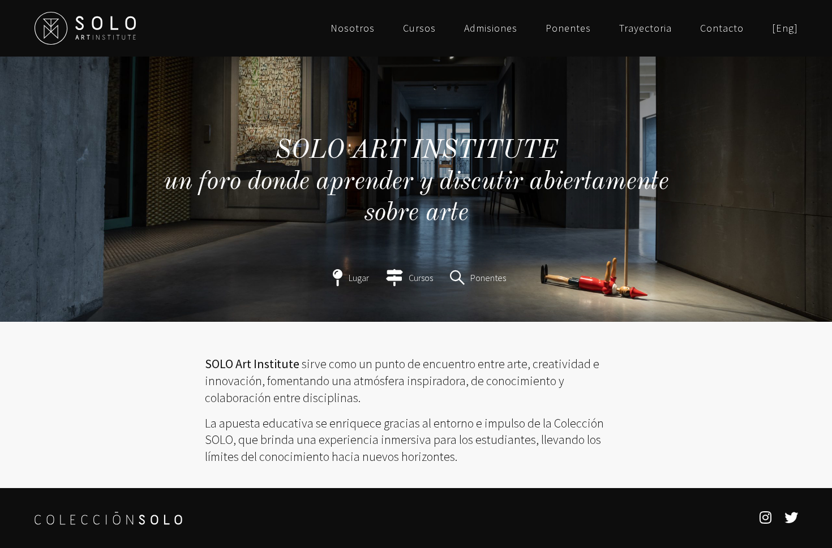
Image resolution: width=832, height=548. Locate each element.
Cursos (419, 28)
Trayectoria (645, 28)
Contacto (722, 28)
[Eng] (785, 28)
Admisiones (490, 28)
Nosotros (353, 28)
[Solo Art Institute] (85, 28)
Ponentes (568, 28)
